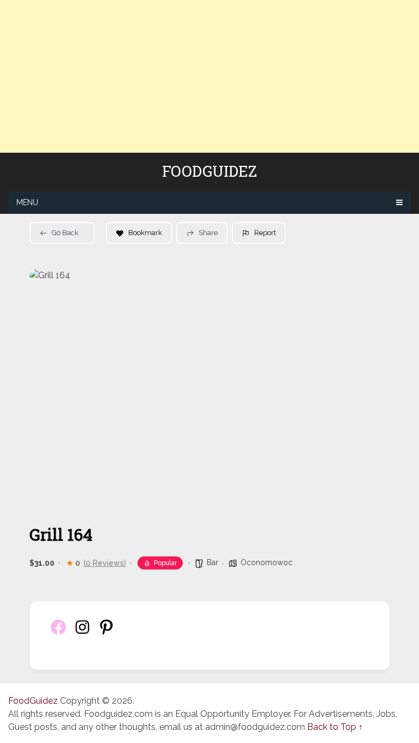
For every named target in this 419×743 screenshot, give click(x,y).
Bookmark (145, 233)
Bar (212, 562)
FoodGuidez (209, 171)
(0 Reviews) (104, 563)
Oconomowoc (266, 562)
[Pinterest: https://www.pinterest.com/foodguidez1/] (106, 633)
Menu (27, 202)
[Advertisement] (209, 76)
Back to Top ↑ (335, 727)
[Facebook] (58, 633)
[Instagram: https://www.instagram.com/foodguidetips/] (82, 633)
